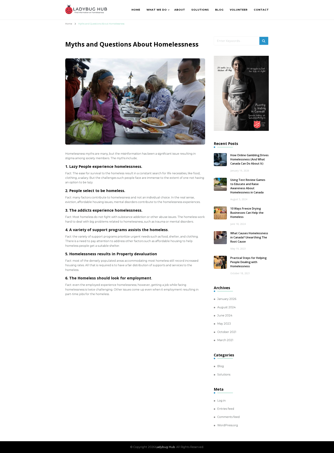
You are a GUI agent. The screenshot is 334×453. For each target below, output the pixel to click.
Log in (221, 400)
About (179, 9)
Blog (219, 9)
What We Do (156, 9)
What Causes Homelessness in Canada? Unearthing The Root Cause (249, 237)
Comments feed (228, 417)
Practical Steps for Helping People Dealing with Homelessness (248, 262)
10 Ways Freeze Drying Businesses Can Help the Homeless (247, 213)
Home (136, 9)
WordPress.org (227, 425)
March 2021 (225, 340)
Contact (261, 9)
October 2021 (226, 332)
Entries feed (225, 408)
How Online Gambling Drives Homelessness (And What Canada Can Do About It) (249, 159)
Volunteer (239, 9)
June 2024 (224, 315)
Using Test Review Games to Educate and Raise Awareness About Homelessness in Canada (247, 186)
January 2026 (226, 299)
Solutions (200, 9)
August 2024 (226, 307)
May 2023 (224, 323)
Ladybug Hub (165, 447)
